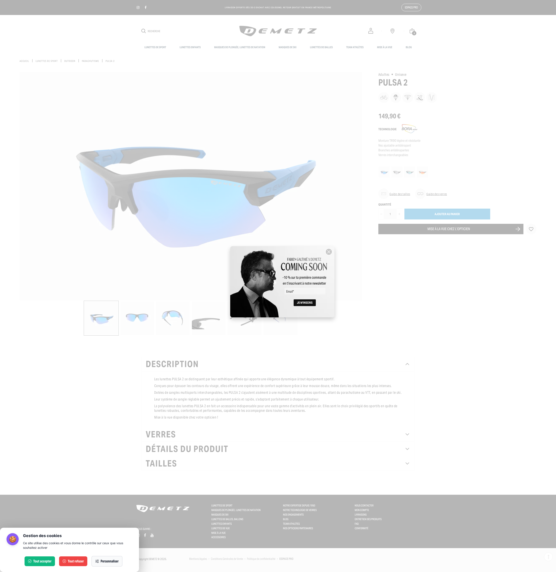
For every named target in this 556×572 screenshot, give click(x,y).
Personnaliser (110, 561)
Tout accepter (42, 561)
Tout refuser (76, 561)
